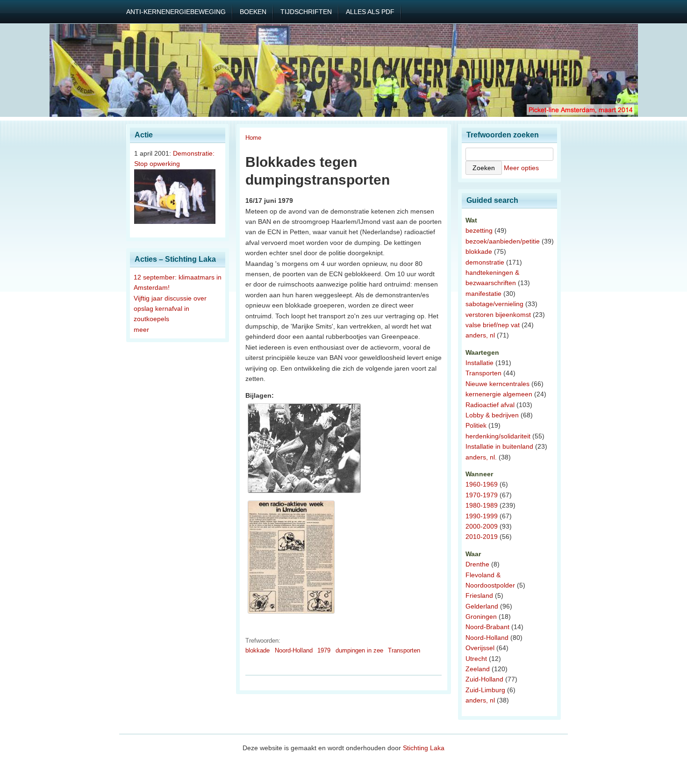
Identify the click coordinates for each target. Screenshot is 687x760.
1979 (323, 650)
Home (253, 137)
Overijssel (479, 648)
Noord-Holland (294, 650)
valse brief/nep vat (492, 325)
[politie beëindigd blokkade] (304, 493)
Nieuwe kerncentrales (497, 383)
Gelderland (481, 606)
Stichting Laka (423, 748)
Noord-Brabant (487, 627)
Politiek (476, 425)
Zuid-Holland (484, 679)
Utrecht (476, 658)
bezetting (479, 230)
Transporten (404, 650)
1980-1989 (481, 505)
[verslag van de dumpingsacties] (291, 613)
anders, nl (480, 335)
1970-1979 (481, 495)
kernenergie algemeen (498, 394)
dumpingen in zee (359, 650)
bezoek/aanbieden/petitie (502, 241)
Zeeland (477, 669)
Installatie (479, 362)
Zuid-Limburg (485, 690)
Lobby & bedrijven (492, 415)
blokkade (257, 650)
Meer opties (521, 168)
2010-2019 (481, 536)
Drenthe (477, 564)
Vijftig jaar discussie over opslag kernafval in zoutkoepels (170, 308)
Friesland (479, 595)
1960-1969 (481, 484)
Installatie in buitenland (499, 446)
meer (141, 329)
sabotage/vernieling (494, 304)
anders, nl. (481, 457)
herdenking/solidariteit (497, 436)
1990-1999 (481, 516)
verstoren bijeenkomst (498, 314)
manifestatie (483, 293)
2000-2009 (481, 526)
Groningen (481, 616)
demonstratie (484, 262)
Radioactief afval (490, 405)
